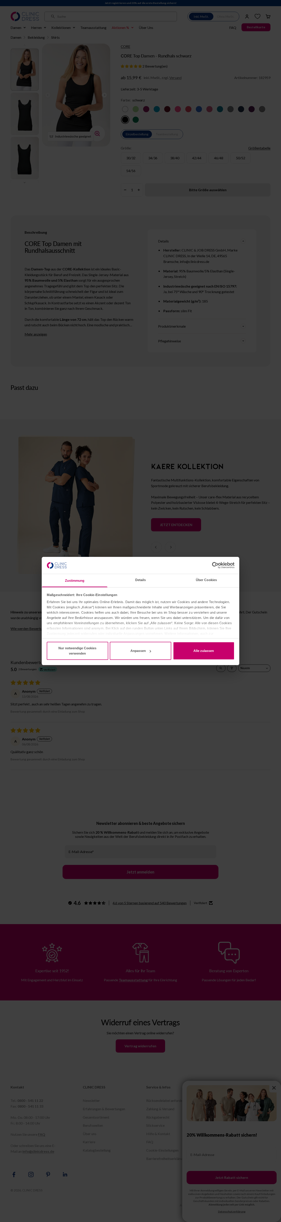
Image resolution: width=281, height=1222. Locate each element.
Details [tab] (140, 580)
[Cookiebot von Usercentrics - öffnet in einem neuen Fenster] (215, 565)
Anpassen (138, 651)
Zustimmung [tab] (75, 580)
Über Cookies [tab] (206, 580)
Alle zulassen (203, 651)
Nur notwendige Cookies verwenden (77, 650)
